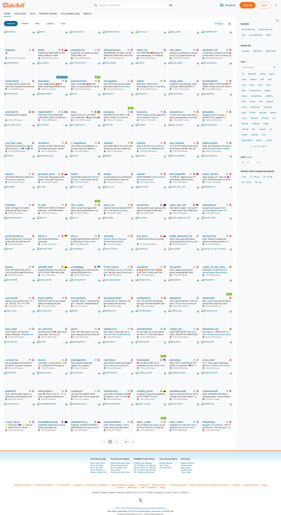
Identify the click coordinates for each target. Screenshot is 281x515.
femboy (265, 118)
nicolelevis (43, 143)
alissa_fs (42, 236)
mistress (254, 118)
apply (259, 162)
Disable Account (251, 485)
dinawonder (208, 298)
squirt (272, 74)
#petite (214, 334)
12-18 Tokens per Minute (145, 465)
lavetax (9, 267)
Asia (243, 35)
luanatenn (109, 112)
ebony (263, 74)
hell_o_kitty (77, 205)
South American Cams (120, 472)
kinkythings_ (209, 422)
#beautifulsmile (117, 242)
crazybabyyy (77, 267)
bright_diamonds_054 (181, 236)
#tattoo (144, 180)
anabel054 (10, 391)
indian (266, 123)
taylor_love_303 (178, 205)
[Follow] (33, 32)
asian (244, 79)
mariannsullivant (112, 422)
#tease (139, 117)
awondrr (141, 174)
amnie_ (42, 50)
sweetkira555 (111, 391)
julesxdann (175, 360)
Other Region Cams (119, 465)
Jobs (142, 487)
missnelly (108, 236)
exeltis (74, 174)
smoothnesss (176, 112)
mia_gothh (175, 267)
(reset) (249, 157)
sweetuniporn (45, 391)
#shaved (124, 365)
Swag (162, 487)
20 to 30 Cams (96, 468)
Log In (264, 5)
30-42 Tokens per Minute (145, 468)
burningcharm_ (79, 298)
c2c (270, 129)
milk (261, 101)
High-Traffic (271, 51)
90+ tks (258, 182)
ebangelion (175, 298)
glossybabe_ (208, 112)
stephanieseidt (210, 391)
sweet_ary (142, 50)
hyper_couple (144, 422)
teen (269, 85)
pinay (244, 107)
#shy (164, 115)
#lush (89, 272)
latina (251, 85)
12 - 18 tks (254, 177)
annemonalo (11, 298)
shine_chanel (176, 422)
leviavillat (10, 205)
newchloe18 (11, 112)
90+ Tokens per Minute (144, 472)
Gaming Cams (165, 468)
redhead (255, 123)
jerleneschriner (79, 81)
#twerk (224, 272)
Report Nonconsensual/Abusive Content (210, 485)
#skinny (140, 148)
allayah (107, 174)
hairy (260, 85)
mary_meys (11, 329)
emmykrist (142, 267)
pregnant (268, 107)
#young (124, 210)
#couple (178, 304)
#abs (139, 180)
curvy (244, 118)
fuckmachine (255, 90)
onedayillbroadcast (48, 422)
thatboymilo (143, 360)
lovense (254, 135)
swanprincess (78, 50)
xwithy (140, 81)
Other (268, 35)
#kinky (157, 365)
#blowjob (192, 304)
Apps (265, 485)
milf (262, 79)
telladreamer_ (12, 81)
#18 (117, 117)
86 (126, 442)
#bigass (227, 148)
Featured (11, 23)
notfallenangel (144, 329)
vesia (73, 112)
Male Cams (185, 468)
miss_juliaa (175, 50)
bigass (267, 90)
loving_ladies (176, 81)
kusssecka (142, 112)
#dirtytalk (150, 365)
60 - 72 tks (246, 182)
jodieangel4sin (78, 360)
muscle (262, 129)
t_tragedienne (78, 143)
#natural (155, 117)
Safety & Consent (22, 485)
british (253, 112)
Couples (50, 23)
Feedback (143, 485)
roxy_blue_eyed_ (14, 143)
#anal (156, 177)
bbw (244, 90)
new (244, 85)
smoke (245, 135)
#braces (162, 177)
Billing (236, 485)
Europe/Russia (255, 35)
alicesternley (209, 236)
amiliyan (141, 143)
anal (269, 79)
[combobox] (129, 5)
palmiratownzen (112, 50)
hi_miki (42, 205)
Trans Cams (186, 472)
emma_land (208, 360)
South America (265, 29)
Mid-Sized (257, 51)
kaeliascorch (110, 329)
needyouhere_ (144, 298)
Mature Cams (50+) (98, 472)
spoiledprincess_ (79, 422)
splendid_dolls (45, 267)
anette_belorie (210, 174)
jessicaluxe (43, 81)
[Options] (229, 23)
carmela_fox (11, 360)
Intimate (245, 51)
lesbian (273, 112)
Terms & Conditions (44, 485)
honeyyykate (110, 81)
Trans (62, 23)
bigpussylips (247, 140)
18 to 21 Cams (96, 465)
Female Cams (186, 465)
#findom (107, 242)
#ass (216, 365)
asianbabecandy (178, 391)
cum (264, 135)
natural (245, 129)
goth (244, 112)
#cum (64, 117)
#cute (76, 180)
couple (269, 140)
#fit (212, 365)
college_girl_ (176, 329)
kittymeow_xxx (210, 329)
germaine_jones (46, 174)
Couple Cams (186, 470)
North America (248, 29)
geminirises (143, 205)
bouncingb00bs (177, 174)
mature (253, 79)
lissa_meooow (177, 143)
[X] (140, 501)
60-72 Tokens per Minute (145, 470)
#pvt (196, 242)
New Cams (164, 465)
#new (210, 148)
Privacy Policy (64, 485)
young (252, 101)
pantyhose (255, 107)
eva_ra (74, 236)
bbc (253, 129)
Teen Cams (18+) (97, 463)
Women (25, 23)
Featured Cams (187, 463)
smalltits (269, 96)
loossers (9, 174)
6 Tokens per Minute (143, 463)
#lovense (121, 87)
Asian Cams (115, 470)
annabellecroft (210, 50)
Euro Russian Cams (119, 468)
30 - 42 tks (267, 177)
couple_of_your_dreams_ (215, 267)
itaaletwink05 (45, 112)
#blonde (194, 301)
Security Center (158, 485)
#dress (172, 304)
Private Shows (166, 463)
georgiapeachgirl (112, 298)
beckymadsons (210, 81)
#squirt (150, 180)
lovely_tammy (45, 298)
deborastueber (210, 143)
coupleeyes (77, 391)
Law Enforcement (178, 485)
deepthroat (256, 96)
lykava (74, 329)
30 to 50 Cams (96, 470)
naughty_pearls (145, 391)
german (263, 112)
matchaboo (109, 360)
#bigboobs (147, 117)
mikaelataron (209, 205)
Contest (120, 487)
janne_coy (109, 205)
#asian (154, 146)
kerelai (41, 360)
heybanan (10, 50)
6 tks (244, 177)
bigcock (270, 101)
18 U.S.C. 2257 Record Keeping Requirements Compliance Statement (140, 508)
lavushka (108, 143)
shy (274, 118)
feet (244, 101)
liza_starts (142, 236)
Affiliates (132, 487)
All (170, 5)
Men (37, 23)
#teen (127, 87)
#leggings (122, 239)
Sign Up (248, 5)
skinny (244, 96)
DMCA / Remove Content (123, 485)
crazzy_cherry (12, 422)
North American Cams (120, 463)
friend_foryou (111, 267)
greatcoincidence (14, 236)
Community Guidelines (96, 485)
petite (259, 140)
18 (243, 74)
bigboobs (252, 74)
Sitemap (152, 487)
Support (78, 485)
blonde (245, 123)
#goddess (107, 239)
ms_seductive (45, 329)
